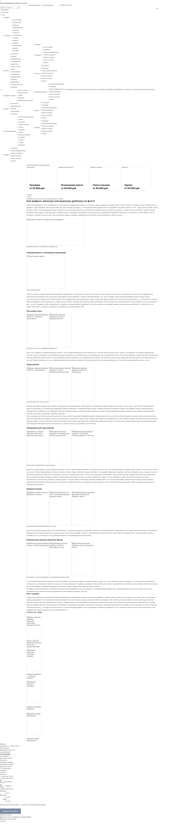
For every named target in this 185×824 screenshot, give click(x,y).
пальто (21, 119)
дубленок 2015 (79, 306)
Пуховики (7, 35)
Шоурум (68, 89)
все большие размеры (26, 117)
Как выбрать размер (7, 764)
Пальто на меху (49, 60)
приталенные (17, 45)
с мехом (15, 38)
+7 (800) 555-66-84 (6, 778)
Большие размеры (10, 131)
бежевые (14, 87)
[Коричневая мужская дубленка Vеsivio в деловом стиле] (83, 559)
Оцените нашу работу (10, 811)
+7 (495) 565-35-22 (65, 5)
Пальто (6, 70)
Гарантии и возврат (97, 89)
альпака (13, 56)
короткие (16, 30)
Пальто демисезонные (51, 52)
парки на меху (23, 92)
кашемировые (16, 61)
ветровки (21, 98)
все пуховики (17, 20)
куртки (21, 127)
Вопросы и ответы (125, 89)
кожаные (14, 114)
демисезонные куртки (25, 100)
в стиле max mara (17, 84)
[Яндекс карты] (3, 791)
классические (15, 71)
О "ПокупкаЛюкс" (136, 89)
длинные (16, 25)
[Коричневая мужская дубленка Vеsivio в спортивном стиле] (60, 559)
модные (15, 40)
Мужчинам (5, 12)
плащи (20, 95)
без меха (16, 50)
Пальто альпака (49, 57)
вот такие (41, 416)
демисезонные (16, 59)
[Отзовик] (3, 795)
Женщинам (5, 9)
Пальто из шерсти (49, 55)
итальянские (17, 22)
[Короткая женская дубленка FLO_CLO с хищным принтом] (60, 330)
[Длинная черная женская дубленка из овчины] (38, 508)
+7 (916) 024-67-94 (6, 789)
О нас (3, 15)
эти (50, 355)
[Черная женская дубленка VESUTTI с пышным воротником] (38, 330)
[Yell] (5, 799)
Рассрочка (87, 89)
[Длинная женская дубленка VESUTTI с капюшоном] (83, 384)
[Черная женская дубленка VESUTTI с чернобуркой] (38, 384)
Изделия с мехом (10, 95)
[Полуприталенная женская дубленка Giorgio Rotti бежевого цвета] (83, 508)
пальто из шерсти (24, 135)
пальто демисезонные (18, 150)
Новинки (7, 17)
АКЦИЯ (6, 155)
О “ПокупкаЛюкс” (6, 768)
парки (13, 69)
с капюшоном (17, 35)
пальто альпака (16, 156)
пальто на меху (16, 66)
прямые (15, 43)
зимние (15, 48)
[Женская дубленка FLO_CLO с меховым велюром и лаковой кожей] (60, 508)
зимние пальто (16, 77)
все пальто (14, 54)
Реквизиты (145, 89)
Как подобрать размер (111, 89)
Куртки (6, 109)
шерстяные (15, 64)
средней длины (18, 27)
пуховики (22, 122)
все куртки (14, 103)
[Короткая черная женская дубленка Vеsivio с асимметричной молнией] (60, 384)
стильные (16, 33)
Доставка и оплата (77, 89)
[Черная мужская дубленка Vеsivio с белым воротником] (38, 559)
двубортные (15, 82)
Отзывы (152, 89)
